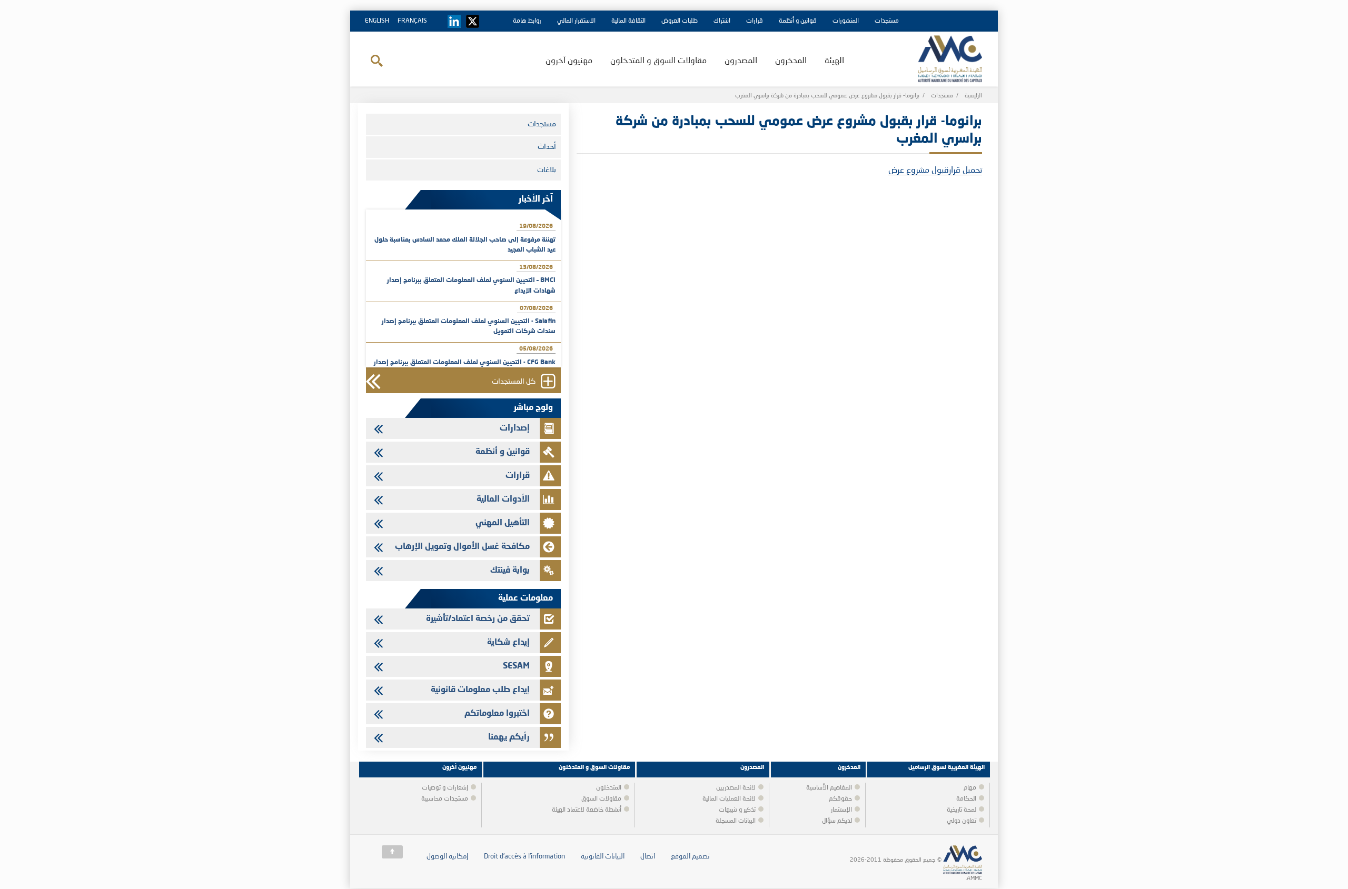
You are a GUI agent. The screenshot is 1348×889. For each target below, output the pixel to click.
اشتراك (721, 21)
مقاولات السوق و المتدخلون (658, 61)
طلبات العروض (679, 21)
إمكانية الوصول (447, 856)
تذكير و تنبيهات (737, 810)
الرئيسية (973, 96)
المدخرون (791, 61)
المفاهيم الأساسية (829, 788)
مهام (970, 788)
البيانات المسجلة (736, 821)
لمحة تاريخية (961, 810)
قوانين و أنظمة (798, 21)
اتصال (647, 856)
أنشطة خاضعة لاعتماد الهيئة (586, 810)
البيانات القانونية (603, 856)
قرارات (754, 21)
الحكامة (966, 799)
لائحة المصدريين (736, 788)
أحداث (547, 147)
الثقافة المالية (628, 21)
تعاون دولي (961, 821)
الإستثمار (841, 810)
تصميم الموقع (690, 856)
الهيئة (834, 61)
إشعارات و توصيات (445, 788)
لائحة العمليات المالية (729, 799)
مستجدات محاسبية (444, 799)
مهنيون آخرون (569, 61)
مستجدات (887, 21)
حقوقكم (840, 799)
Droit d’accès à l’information (524, 856)
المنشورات (845, 21)
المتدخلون (608, 788)
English (377, 21)
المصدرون (741, 61)
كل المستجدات (514, 382)
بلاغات (546, 170)
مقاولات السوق (601, 799)
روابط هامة (527, 21)
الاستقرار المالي (576, 21)
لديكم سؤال (837, 821)
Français (412, 21)
